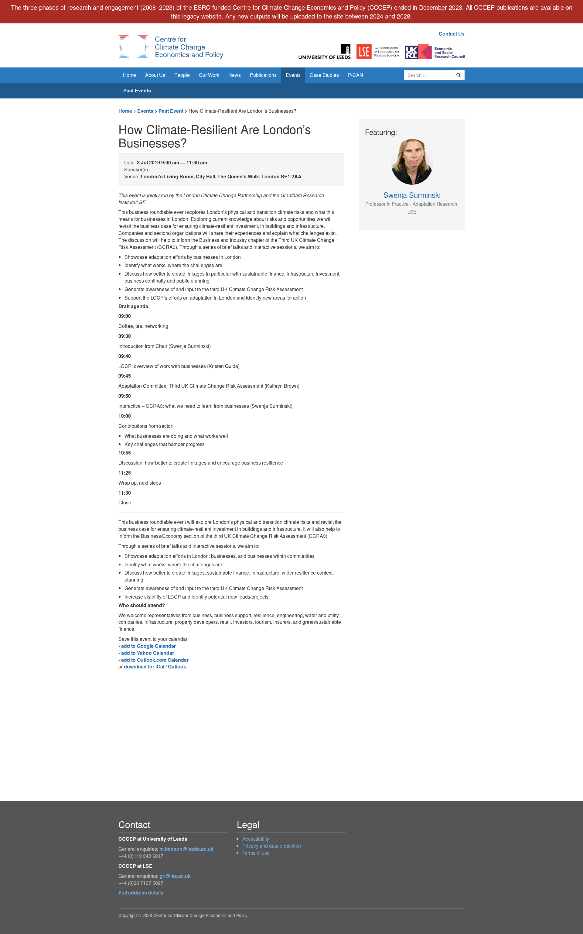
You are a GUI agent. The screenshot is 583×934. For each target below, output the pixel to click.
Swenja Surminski (412, 202)
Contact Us (452, 33)
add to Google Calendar (148, 645)
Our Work (209, 74)
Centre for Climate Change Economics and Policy (189, 46)
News (234, 74)
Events (293, 74)
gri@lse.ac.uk (175, 875)
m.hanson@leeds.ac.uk (186, 848)
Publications (263, 74)
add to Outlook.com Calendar (155, 659)
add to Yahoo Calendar (147, 652)
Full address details (140, 892)
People (182, 74)
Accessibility (255, 838)
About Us (155, 74)
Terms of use (256, 852)
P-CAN (355, 74)
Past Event (171, 110)
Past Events (137, 90)
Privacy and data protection (271, 845)
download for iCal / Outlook (155, 666)
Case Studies (324, 74)
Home (129, 74)
